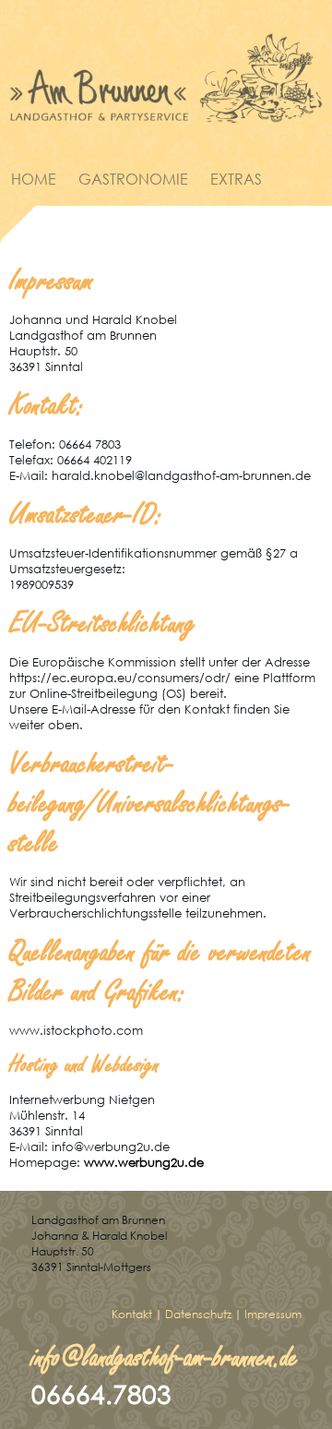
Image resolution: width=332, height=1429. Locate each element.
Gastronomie (133, 178)
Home (33, 178)
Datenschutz (198, 1314)
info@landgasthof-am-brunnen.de (165, 1357)
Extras (236, 178)
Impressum (273, 1314)
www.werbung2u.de (144, 1163)
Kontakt (132, 1314)
